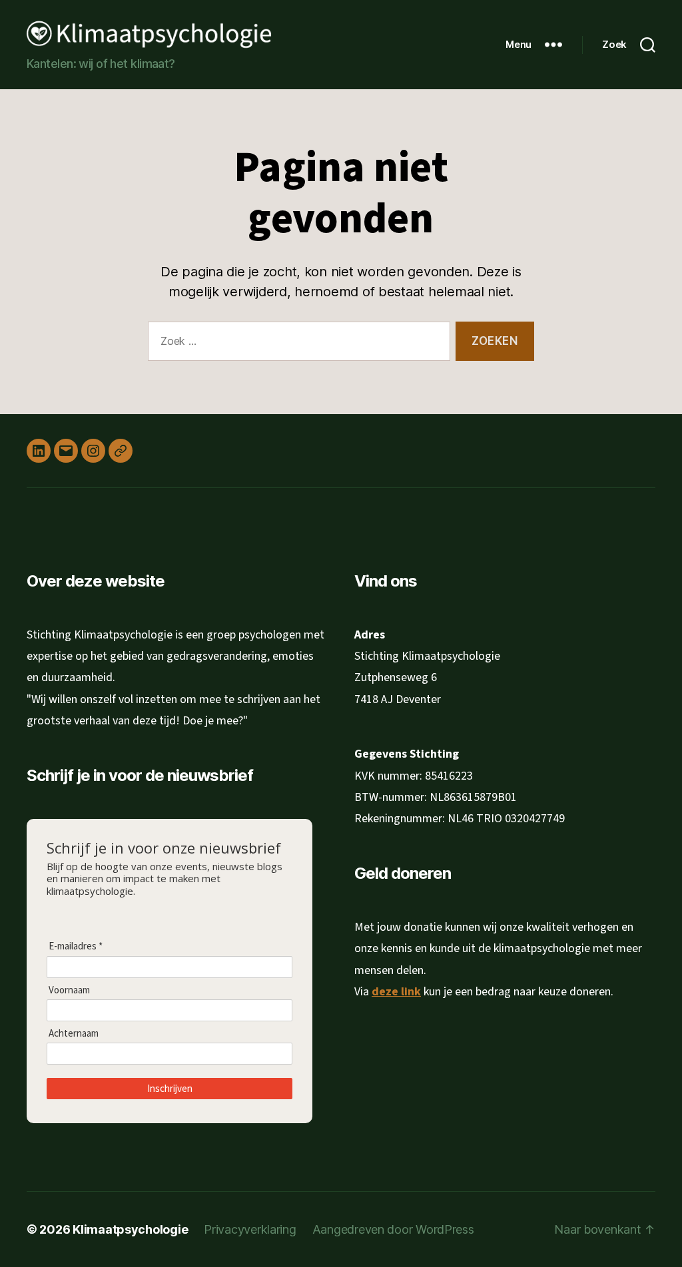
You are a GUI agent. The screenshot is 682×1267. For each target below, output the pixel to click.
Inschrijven (169, 1088)
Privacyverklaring (250, 1229)
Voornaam (69, 990)
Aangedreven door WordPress (393, 1229)
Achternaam (74, 1033)
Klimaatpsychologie (130, 1229)
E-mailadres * (76, 946)
